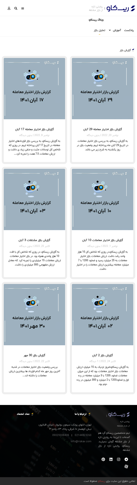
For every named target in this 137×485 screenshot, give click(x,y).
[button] (23, 8)
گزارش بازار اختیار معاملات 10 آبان (102, 240)
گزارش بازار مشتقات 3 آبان (34, 240)
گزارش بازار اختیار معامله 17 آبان (34, 129)
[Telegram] (126, 459)
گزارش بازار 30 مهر (34, 355)
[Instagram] (118, 459)
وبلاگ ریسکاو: (95, 20)
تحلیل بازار (99, 30)
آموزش (117, 30)
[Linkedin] (111, 459)
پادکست (129, 30)
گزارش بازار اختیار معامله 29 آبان (102, 129)
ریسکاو (101, 481)
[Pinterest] (103, 459)
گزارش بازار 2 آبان (102, 355)
